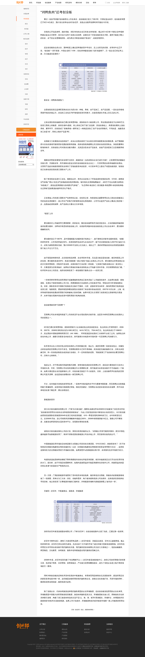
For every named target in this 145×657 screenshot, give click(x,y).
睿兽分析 (79, 2)
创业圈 (26, 84)
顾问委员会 (42, 635)
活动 (87, 2)
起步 (26, 59)
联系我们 (42, 632)
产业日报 (64, 632)
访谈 (26, 94)
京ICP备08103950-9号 (83, 644)
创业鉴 (26, 29)
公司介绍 (42, 629)
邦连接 (38, 2)
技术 (26, 49)
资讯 (30, 2)
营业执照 (96, 648)
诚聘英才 (42, 638)
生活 (26, 64)
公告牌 (26, 89)
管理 (26, 54)
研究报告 (64, 638)
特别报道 (26, 19)
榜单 (94, 2)
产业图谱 (64, 635)
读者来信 (26, 74)
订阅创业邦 (26, 130)
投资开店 (26, 124)
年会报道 (26, 119)
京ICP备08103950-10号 (96, 644)
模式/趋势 (26, 39)
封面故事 (26, 14)
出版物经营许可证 (104, 648)
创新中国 (26, 99)
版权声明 (109, 629)
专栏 (26, 69)
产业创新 (58, 2)
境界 (26, 114)
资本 (26, 44)
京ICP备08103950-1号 (71, 644)
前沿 (26, 24)
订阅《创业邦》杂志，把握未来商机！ (83, 610)
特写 (26, 109)
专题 (26, 104)
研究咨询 (68, 2)
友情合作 (87, 632)
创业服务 (48, 2)
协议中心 (109, 632)
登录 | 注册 (125, 3)
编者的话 (26, 9)
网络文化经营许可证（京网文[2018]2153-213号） (96, 646)
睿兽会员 (64, 629)
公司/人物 (26, 34)
